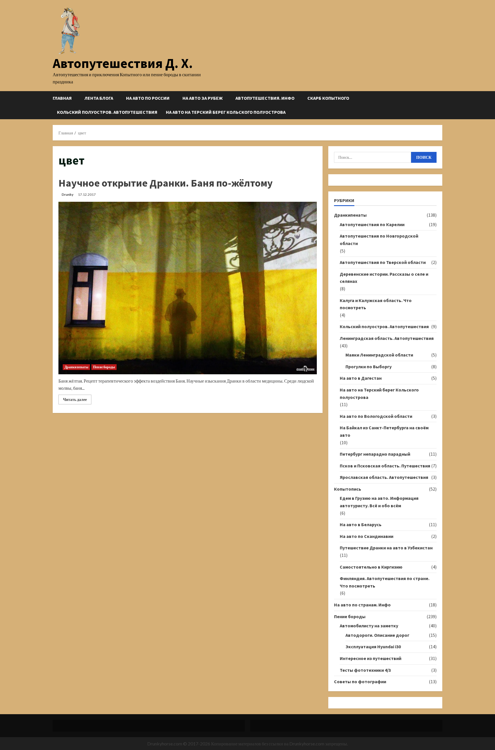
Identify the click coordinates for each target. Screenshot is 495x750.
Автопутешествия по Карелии (372, 224)
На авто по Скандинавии (366, 536)
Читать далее (77, 400)
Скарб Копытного (328, 98)
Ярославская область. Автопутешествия (384, 477)
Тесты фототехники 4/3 (365, 670)
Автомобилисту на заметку (369, 625)
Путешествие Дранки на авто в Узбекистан (386, 548)
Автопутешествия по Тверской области (383, 262)
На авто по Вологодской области (376, 416)
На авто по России (148, 98)
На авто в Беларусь (361, 524)
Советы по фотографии (360, 681)
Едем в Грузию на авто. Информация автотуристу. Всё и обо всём (379, 501)
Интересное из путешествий (370, 658)
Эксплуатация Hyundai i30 (373, 646)
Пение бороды (104, 367)
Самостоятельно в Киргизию (371, 567)
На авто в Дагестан (361, 378)
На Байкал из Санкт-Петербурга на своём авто (384, 431)
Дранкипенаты (76, 367)
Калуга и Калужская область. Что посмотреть (376, 304)
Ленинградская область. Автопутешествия (387, 338)
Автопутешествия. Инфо (264, 98)
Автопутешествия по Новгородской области (379, 239)
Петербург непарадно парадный (375, 454)
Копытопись (347, 489)
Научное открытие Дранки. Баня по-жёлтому (165, 183)
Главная (62, 98)
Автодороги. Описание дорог (377, 635)
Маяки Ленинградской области (379, 355)
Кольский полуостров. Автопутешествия (107, 112)
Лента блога (99, 98)
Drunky (67, 194)
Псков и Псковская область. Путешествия (385, 466)
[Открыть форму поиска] (440, 105)
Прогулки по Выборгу (368, 366)
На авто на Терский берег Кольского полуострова (226, 112)
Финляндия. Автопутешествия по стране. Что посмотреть (384, 582)
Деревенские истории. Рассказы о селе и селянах (384, 277)
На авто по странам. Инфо (362, 605)
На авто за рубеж (202, 98)
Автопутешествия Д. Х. (123, 63)
